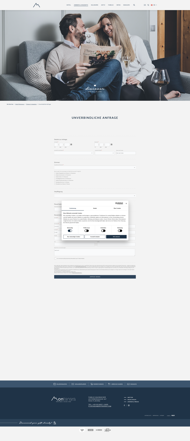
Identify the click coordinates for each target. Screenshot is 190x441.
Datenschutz (148, 415)
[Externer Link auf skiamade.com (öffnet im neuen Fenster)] (99, 430)
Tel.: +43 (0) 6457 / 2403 (98, 404)
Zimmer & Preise (133, 401)
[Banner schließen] (126, 203)
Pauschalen (132, 399)
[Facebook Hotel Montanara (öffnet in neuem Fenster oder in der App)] (124, 405)
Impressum (155, 415)
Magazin (133, 384)
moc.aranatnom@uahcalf (99, 406)
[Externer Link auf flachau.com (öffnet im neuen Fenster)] (90, 430)
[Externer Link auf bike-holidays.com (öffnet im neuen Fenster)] (107, 430)
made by (169, 415)
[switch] (87, 231)
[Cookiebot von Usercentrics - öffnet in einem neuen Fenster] (116, 203)
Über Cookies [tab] (117, 208)
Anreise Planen (117, 384)
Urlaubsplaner (80, 384)
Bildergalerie (62, 384)
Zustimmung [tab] (72, 208)
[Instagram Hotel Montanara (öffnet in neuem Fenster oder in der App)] (129, 405)
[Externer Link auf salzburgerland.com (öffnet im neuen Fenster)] (82, 430)
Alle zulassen (116, 236)
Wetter (130, 397)
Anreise (71, 438)
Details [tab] (95, 208)
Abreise (90, 438)
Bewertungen (99, 384)
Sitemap (162, 415)
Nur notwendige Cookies (73, 236)
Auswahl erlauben (95, 236)
